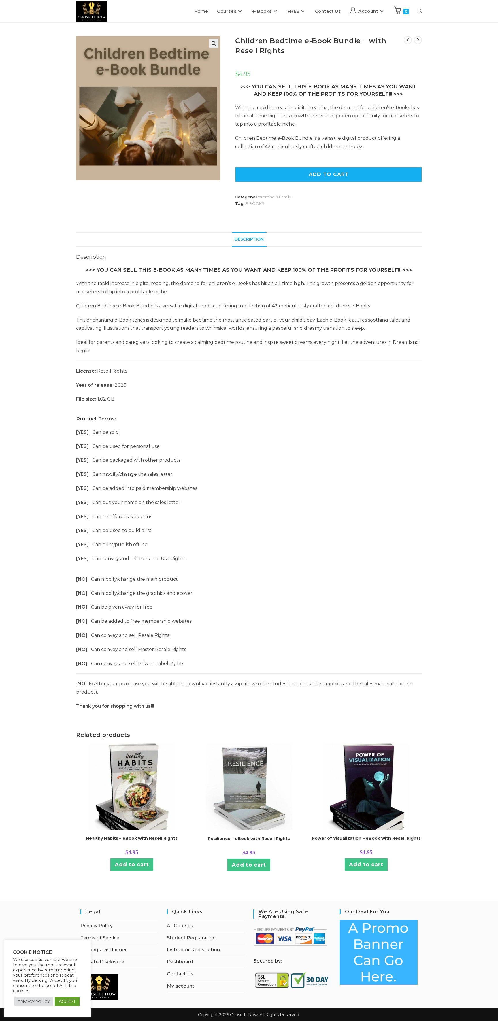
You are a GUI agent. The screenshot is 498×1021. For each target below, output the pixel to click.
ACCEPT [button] (67, 1001)
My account (180, 986)
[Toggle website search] (419, 11)
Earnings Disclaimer (103, 949)
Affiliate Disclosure (102, 962)
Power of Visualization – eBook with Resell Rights (366, 838)
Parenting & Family (273, 197)
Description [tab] (249, 239)
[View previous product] (408, 40)
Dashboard (180, 962)
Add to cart (132, 864)
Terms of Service (99, 938)
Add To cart (329, 174)
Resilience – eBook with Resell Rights (249, 838)
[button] (213, 43)
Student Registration (191, 938)
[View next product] (418, 40)
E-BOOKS (255, 203)
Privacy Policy (96, 925)
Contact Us (180, 974)
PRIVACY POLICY (34, 1001)
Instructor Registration (193, 949)
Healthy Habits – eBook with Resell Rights (132, 838)
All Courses (180, 925)
